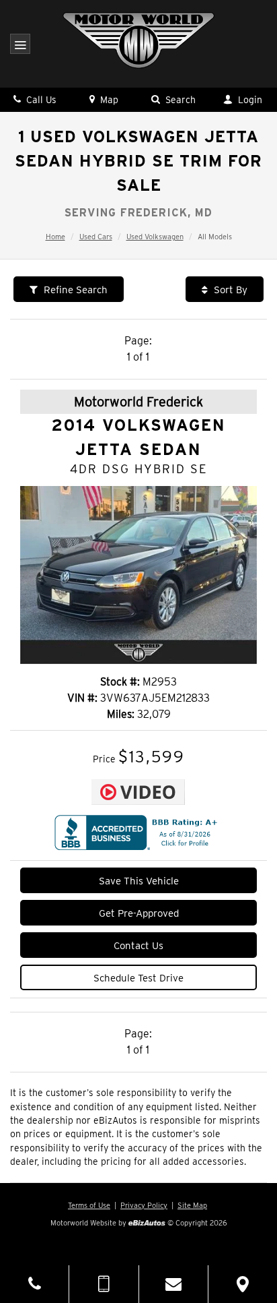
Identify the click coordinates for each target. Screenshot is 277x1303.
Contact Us (138, 946)
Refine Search (74, 290)
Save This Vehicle (139, 881)
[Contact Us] (173, 1284)
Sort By (229, 290)
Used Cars (95, 236)
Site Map (192, 1205)
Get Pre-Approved (139, 913)
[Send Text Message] (103, 1284)
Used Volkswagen (155, 236)
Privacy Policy (143, 1205)
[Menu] (20, 46)
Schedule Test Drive (138, 978)
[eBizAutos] (146, 1223)
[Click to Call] (34, 1284)
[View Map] (242, 1284)
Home (55, 236)
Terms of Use (89, 1205)
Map (107, 99)
